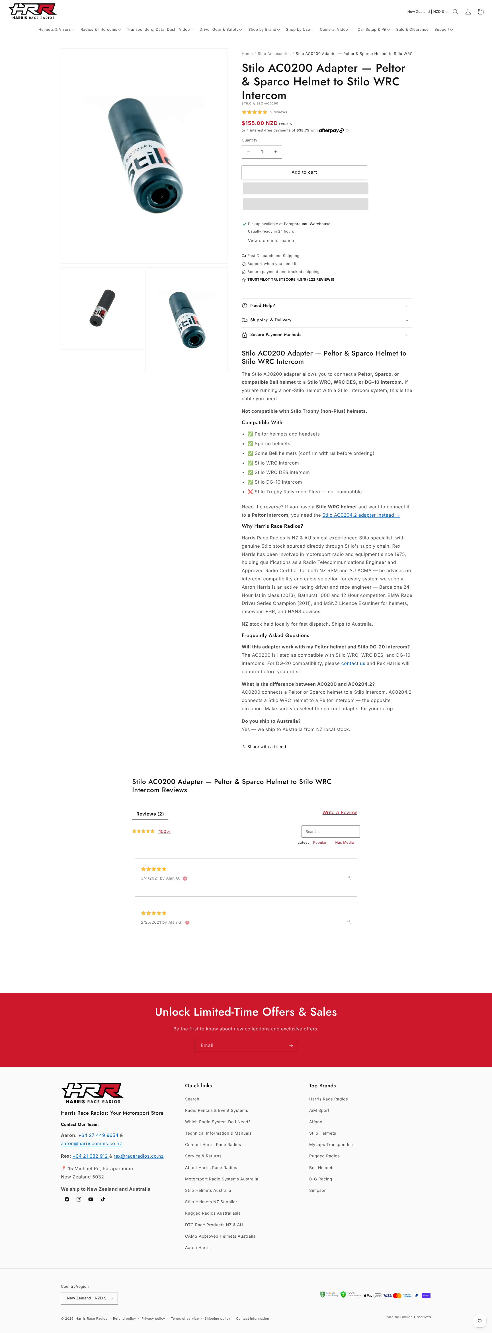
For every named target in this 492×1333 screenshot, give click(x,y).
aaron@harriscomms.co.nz (91, 1143)
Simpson (318, 1190)
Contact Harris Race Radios (213, 1144)
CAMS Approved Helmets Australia (220, 1236)
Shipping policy (217, 1318)
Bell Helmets (322, 1167)
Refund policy (124, 1318)
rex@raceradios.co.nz (139, 1156)
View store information (271, 240)
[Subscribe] (290, 1045)
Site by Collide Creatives (409, 1317)
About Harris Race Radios (211, 1167)
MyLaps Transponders (331, 1144)
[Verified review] (185, 878)
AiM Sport (319, 1110)
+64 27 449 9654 (99, 1135)
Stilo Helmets (322, 1133)
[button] (57, 30)
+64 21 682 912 (91, 1156)
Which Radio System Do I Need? (218, 1122)
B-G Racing (320, 1179)
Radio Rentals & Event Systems (216, 1110)
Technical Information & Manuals (218, 1133)
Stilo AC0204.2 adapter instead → (361, 515)
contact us (353, 663)
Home (247, 54)
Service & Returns (203, 1156)
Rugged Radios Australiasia (213, 1213)
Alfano (315, 1122)
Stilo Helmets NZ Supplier (211, 1202)
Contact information (252, 1318)
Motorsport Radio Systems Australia (221, 1179)
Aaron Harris (198, 1247)
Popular (320, 842)
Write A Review (340, 812)
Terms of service (185, 1318)
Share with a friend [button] (266, 746)
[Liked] (352, 877)
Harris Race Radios (328, 1099)
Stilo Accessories (274, 54)
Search (192, 1099)
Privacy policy (153, 1318)
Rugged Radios (324, 1156)
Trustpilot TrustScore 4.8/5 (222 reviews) (291, 279)
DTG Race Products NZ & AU (214, 1225)
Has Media (344, 842)
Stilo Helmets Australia (208, 1190)
